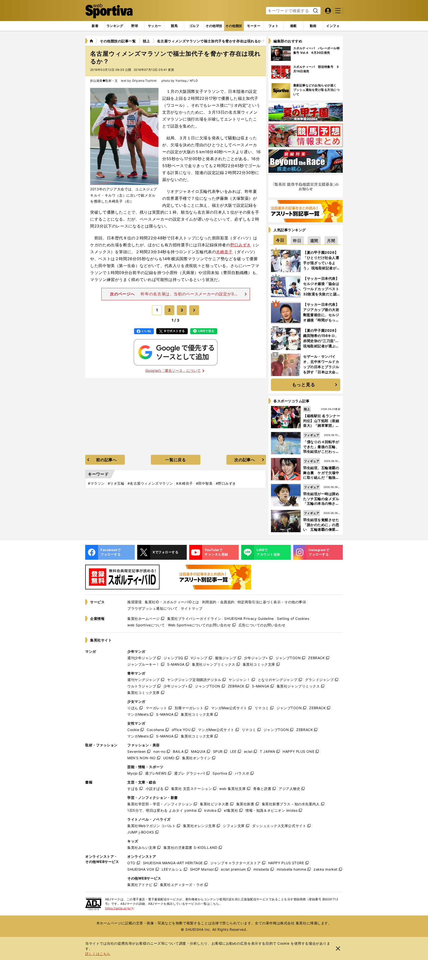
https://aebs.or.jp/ (119, 908)
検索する (315, 11)
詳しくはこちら (97, 954)
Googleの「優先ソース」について (173, 370)
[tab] (134, 26)
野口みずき (240, 244)
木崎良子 (224, 251)
